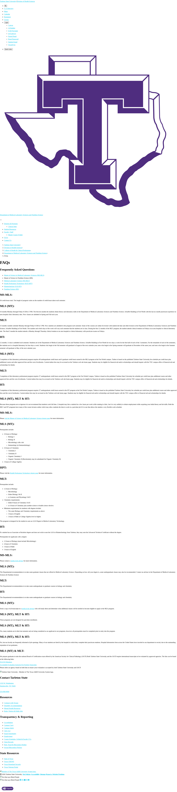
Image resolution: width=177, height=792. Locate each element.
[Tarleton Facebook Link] (20, 780)
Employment (8, 736)
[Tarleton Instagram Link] (26, 780)
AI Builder (11, 28)
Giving (6, 20)
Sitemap (43, 774)
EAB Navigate (13, 31)
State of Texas (8, 759)
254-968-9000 (4, 692)
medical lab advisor (17, 561)
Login (6, 22)
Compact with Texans (11, 703)
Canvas (10, 25)
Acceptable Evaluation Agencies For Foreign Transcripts (18, 665)
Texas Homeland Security (12, 764)
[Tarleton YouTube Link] (25, 780)
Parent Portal (12, 36)
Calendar (7, 14)
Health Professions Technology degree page (24, 473)
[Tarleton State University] (88, 210)
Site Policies (27, 774)
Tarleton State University (8, 1)
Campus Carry (9, 725)
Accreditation (8, 722)
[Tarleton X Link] (22, 780)
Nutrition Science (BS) (11, 289)
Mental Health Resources (12, 708)
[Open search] (5, 6)
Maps (6, 11)
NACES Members (6, 662)
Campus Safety (9, 728)
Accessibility (35, 774)
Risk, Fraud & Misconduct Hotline (15, 745)
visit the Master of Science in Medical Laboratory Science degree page (27, 418)
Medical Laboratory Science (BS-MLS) (17, 281)
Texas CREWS (9, 761)
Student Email (12, 42)
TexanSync (11, 45)
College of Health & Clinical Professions (17, 250)
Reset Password (13, 39)
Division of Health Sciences (26, 1)
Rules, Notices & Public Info (13, 711)
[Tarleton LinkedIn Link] (28, 780)
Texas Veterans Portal (11, 767)
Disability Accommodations (13, 706)
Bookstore (7, 17)
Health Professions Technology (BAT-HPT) (18, 283)
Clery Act (7, 731)
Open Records (8, 742)
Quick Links (8, 49)
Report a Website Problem (55, 774)
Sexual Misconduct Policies (13, 747)
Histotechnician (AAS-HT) (13, 286)
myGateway (12, 33)
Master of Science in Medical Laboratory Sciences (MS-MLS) (24, 275)
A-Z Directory (8, 8)
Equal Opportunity (10, 733)
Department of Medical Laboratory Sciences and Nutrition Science (21, 215)
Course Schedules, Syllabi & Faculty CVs (17, 739)
